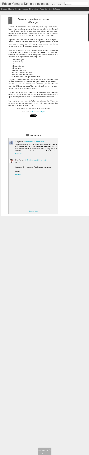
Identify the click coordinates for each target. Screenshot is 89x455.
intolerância (35, 112)
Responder (18, 154)
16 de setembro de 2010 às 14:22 (35, 160)
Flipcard (11, 9)
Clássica (4, 9)
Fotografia (43, 9)
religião (42, 112)
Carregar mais (33, 211)
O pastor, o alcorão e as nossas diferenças (33, 20)
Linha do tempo (54, 9)
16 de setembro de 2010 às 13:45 (33, 142)
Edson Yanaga (19, 160)
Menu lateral (33, 9)
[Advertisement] (70, 51)
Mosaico (25, 9)
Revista (18, 9)
